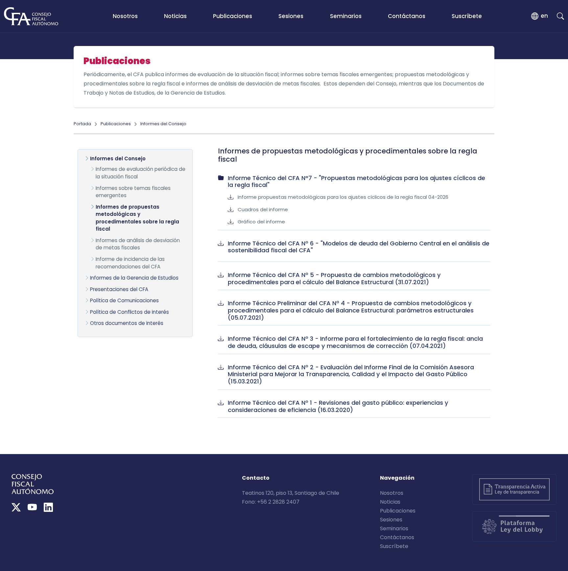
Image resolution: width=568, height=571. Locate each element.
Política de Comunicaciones (124, 300)
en (544, 16)
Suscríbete (467, 16)
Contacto (256, 478)
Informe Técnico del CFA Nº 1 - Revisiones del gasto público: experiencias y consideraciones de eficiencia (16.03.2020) (338, 406)
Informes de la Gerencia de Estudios (134, 277)
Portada (82, 123)
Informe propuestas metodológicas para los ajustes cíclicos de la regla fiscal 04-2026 (343, 197)
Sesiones (290, 16)
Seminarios (346, 16)
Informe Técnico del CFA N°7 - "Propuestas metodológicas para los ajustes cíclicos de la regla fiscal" (356, 181)
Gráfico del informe (261, 221)
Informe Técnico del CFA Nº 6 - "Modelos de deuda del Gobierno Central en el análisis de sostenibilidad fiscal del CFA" (358, 247)
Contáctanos (406, 16)
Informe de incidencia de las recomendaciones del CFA (130, 263)
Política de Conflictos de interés (129, 311)
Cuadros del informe (263, 209)
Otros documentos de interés (126, 323)
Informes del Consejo (163, 123)
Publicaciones (232, 16)
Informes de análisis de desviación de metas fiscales (138, 244)
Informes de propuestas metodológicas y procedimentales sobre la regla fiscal (137, 218)
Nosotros (125, 16)
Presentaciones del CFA (119, 289)
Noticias (175, 16)
